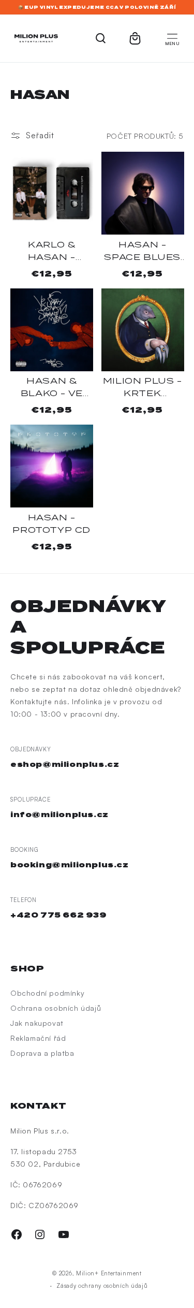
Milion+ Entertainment (109, 1273)
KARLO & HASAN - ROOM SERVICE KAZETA (52, 252)
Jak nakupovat (37, 1023)
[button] (172, 38)
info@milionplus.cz (59, 814)
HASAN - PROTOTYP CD (51, 524)
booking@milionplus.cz (69, 865)
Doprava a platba (42, 1053)
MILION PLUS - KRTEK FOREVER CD (142, 388)
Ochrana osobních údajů (55, 1008)
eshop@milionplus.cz (64, 764)
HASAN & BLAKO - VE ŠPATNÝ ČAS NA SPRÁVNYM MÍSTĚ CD (51, 388)
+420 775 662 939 (58, 915)
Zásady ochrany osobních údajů (101, 1285)
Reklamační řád (38, 1038)
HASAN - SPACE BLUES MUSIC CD (142, 252)
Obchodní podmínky (47, 993)
